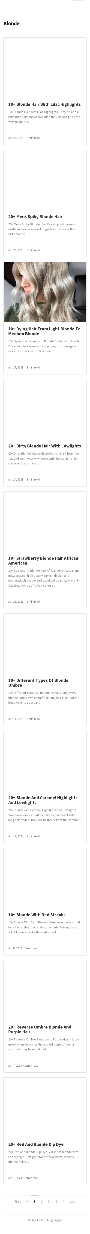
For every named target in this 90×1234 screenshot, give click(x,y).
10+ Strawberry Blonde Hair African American (43, 560)
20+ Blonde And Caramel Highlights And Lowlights (43, 800)
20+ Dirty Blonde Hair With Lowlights (44, 446)
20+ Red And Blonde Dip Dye (36, 1144)
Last (72, 1201)
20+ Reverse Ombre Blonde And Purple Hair (39, 1029)
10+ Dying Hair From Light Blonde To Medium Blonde (44, 331)
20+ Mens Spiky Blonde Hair (35, 216)
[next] (63, 1201)
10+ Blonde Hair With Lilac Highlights (44, 104)
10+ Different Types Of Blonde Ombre (38, 682)
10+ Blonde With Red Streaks (37, 914)
